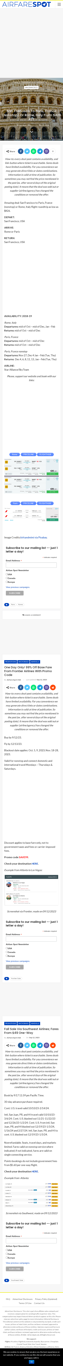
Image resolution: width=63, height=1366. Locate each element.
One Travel (36, 1344)
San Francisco (31, 87)
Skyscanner (45, 1341)
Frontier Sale (16, 978)
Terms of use (25, 1303)
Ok (31, 1362)
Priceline (14, 1341)
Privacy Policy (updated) (46, 1299)
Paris (13, 604)
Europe (11, 582)
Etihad (36, 1347)
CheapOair (54, 1341)
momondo (29, 1341)
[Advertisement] (31, 42)
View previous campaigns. (18, 587)
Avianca (23, 1347)
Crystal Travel (22, 1344)
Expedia (37, 1341)
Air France (15, 1347)
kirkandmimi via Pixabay (34, 537)
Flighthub (21, 1341)
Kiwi (29, 1344)
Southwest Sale (17, 1280)
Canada (11, 578)
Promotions (10, 662)
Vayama (43, 1344)
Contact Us (39, 1303)
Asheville (35, 662)
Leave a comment (32, 615)
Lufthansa (50, 1347)
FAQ (8, 1299)
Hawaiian (42, 1347)
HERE (35, 863)
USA (10, 574)
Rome (20, 604)
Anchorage (23, 662)
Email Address (14, 560)
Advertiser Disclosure (23, 1299)
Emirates (29, 1347)
